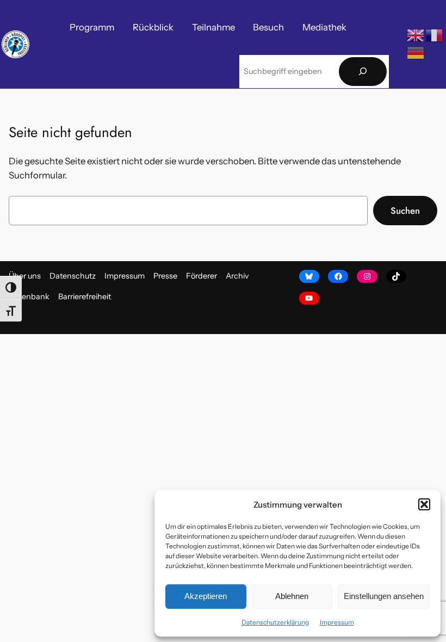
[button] (424, 504)
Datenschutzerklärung (275, 622)
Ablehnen (291, 596)
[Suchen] (363, 71)
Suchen (405, 210)
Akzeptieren (205, 596)
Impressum (337, 622)
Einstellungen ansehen (384, 596)
